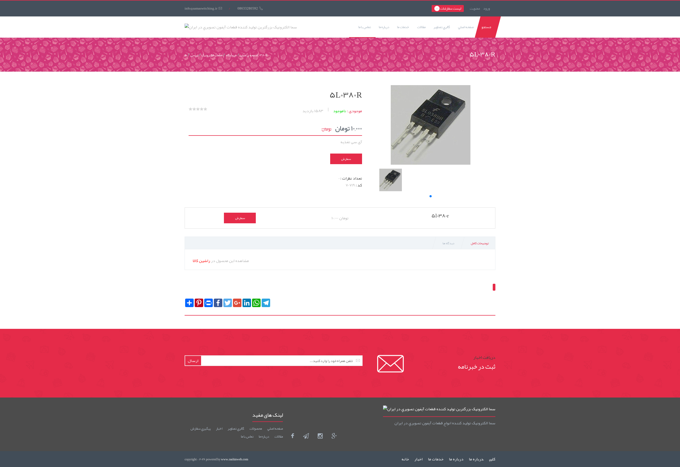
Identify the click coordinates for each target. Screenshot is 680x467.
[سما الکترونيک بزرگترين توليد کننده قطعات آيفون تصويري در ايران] (241, 27)
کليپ (492, 459)
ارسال (193, 361)
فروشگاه (231, 55)
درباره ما (384, 27)
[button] (431, 196)
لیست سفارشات (448, 8)
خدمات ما (403, 27)
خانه (405, 459)
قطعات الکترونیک (212, 55)
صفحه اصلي (466, 27)
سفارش (346, 159)
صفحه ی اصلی (248, 55)
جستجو (486, 27)
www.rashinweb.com (234, 459)
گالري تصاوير (442, 27)
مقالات (421, 27)
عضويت (475, 8)
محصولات (255, 428)
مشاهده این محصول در (221, 261)
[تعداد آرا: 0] (190, 109)
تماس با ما (364, 27)
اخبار (219, 428)
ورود (486, 8)
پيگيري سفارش (200, 428)
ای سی (194, 55)
